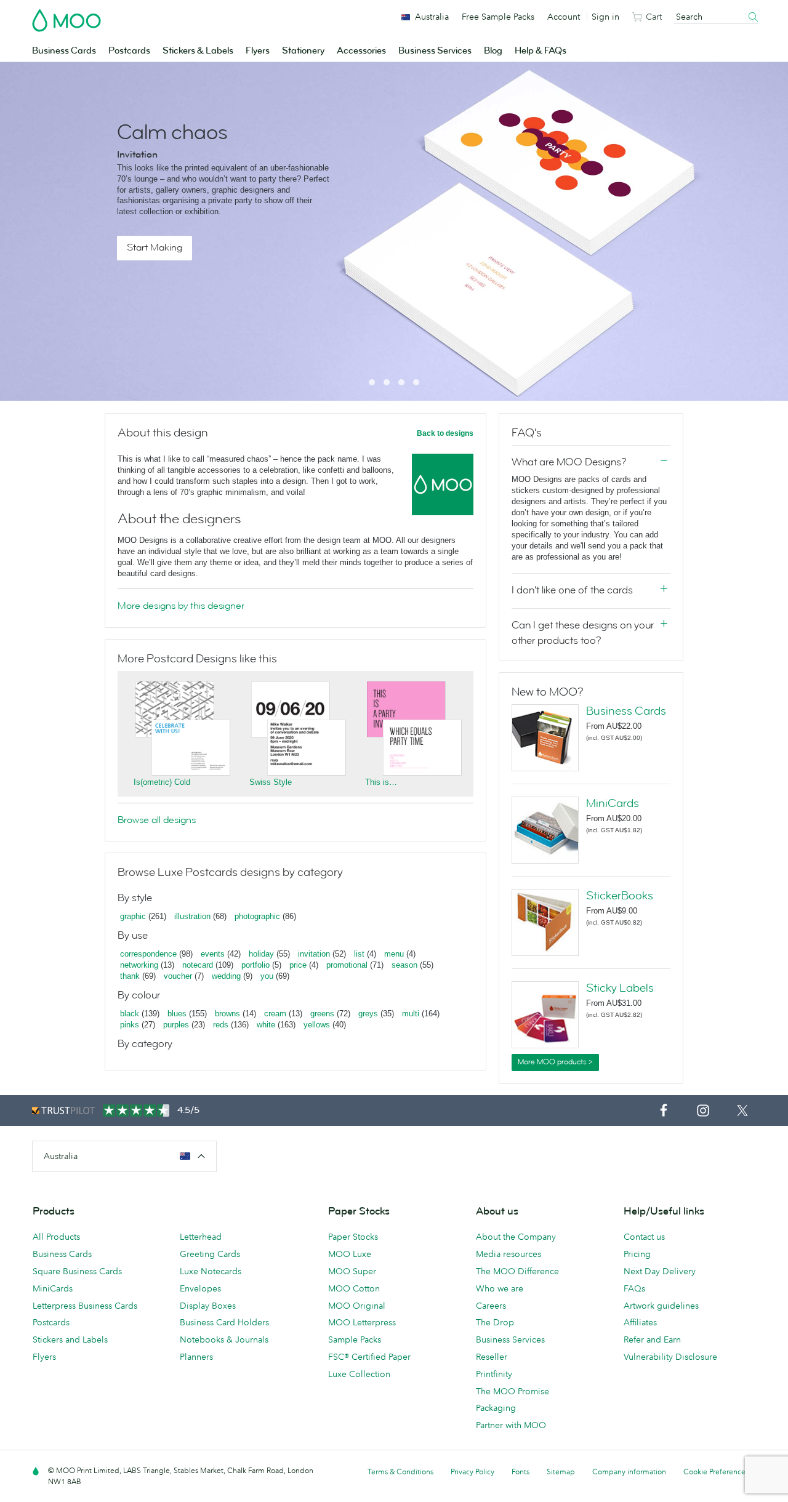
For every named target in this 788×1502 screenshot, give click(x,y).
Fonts (520, 1471)
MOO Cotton (354, 1288)
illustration (192, 916)
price (298, 965)
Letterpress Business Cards (85, 1305)
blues (177, 1013)
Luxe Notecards (210, 1271)
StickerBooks (619, 895)
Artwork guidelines (661, 1305)
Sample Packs (354, 1339)
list (359, 953)
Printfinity (494, 1374)
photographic (257, 916)
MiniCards (612, 803)
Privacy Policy (472, 1471)
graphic (133, 916)
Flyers (258, 51)
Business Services (435, 51)
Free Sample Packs (498, 16)
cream (275, 1013)
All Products (56, 1236)
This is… (381, 782)
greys (368, 1013)
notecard (197, 965)
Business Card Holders (224, 1322)
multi (410, 1013)
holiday (261, 953)
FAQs (634, 1288)
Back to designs (445, 433)
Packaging (496, 1407)
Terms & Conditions (400, 1471)
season (404, 965)
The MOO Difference (517, 1271)
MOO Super (352, 1271)
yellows (317, 1024)
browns (227, 1013)
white (266, 1024)
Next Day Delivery (660, 1271)
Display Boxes (208, 1305)
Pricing (637, 1253)
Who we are (499, 1288)
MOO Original (356, 1305)
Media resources (508, 1253)
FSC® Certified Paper (369, 1356)
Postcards (129, 51)
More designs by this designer (181, 605)
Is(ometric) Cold (162, 782)
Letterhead (201, 1236)
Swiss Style (270, 782)
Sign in (605, 16)
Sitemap (561, 1471)
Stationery (303, 51)
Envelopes (200, 1288)
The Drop (495, 1322)
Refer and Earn (652, 1339)
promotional (347, 965)
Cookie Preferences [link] (716, 1471)
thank (130, 976)
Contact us (644, 1236)
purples (176, 1024)
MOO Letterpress (362, 1322)
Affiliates (640, 1322)
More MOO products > (555, 1062)
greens (322, 1013)
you (266, 976)
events (213, 953)
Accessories (361, 51)
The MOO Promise (512, 1391)
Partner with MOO (511, 1425)
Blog (493, 51)
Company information (629, 1471)
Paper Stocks (353, 1236)
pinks (129, 1024)
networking (139, 965)
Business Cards (64, 51)
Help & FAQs (540, 51)
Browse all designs (157, 820)
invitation (314, 953)
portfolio (255, 965)
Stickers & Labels (198, 51)
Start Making (154, 247)
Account (563, 16)
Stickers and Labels (70, 1339)
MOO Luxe (349, 1253)
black (129, 1013)
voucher (178, 976)
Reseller (491, 1356)
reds (220, 1024)
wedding (226, 976)
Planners (196, 1356)
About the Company (516, 1236)
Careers (491, 1305)
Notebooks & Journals (224, 1339)
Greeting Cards (210, 1253)
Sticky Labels (620, 988)
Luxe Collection (359, 1374)
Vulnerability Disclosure (670, 1356)
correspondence (148, 953)
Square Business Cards (77, 1271)
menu (394, 953)
